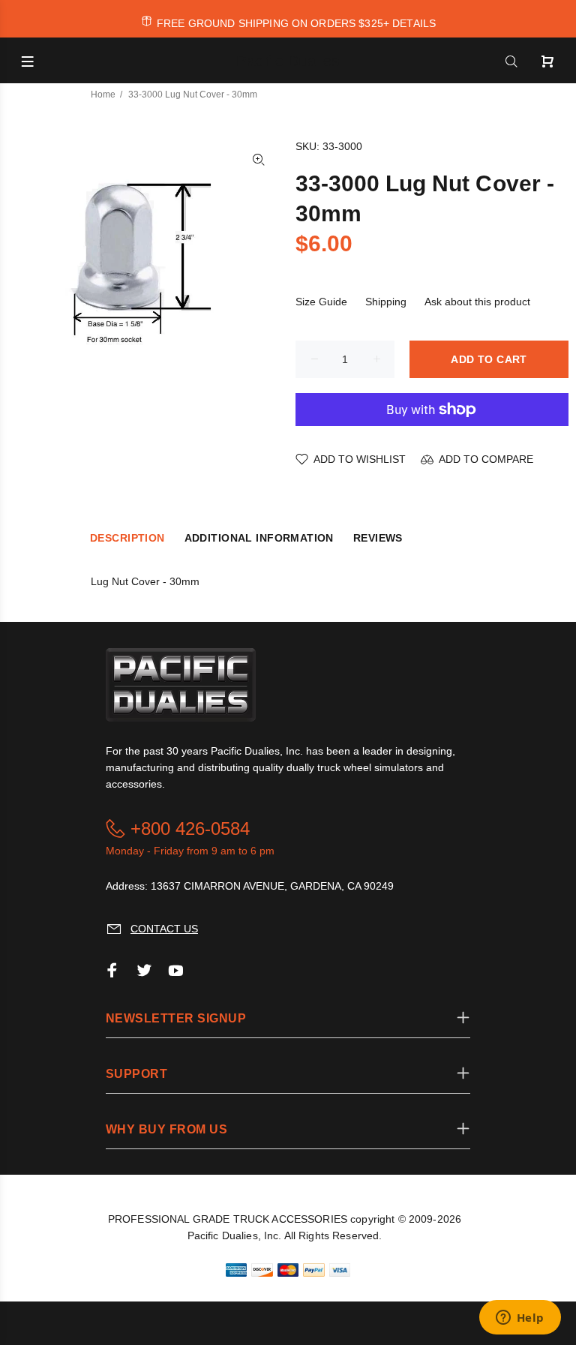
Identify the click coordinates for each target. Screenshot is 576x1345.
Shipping (385, 302)
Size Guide (321, 302)
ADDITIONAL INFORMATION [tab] (259, 538)
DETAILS (414, 23)
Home (103, 94)
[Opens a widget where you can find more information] (519, 1318)
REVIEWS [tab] (378, 538)
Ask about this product (477, 302)
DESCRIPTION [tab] (127, 538)
